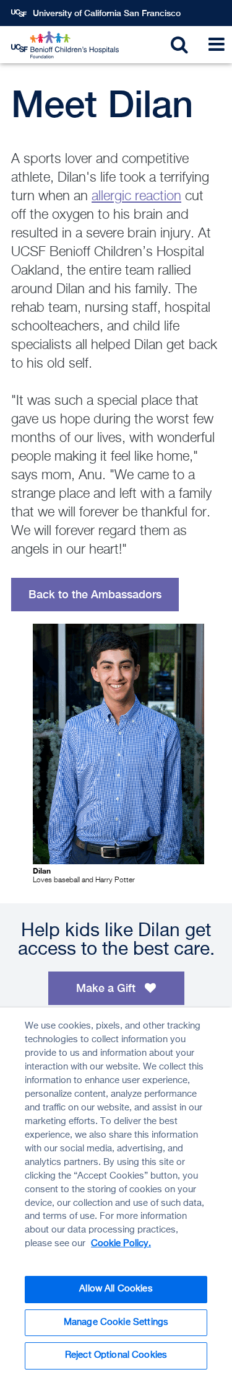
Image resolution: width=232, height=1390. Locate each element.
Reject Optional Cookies (116, 1355)
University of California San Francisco (107, 13)
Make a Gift (107, 987)
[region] (116, 1198)
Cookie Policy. (121, 1243)
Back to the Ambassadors (94, 594)
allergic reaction (136, 196)
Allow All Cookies (116, 1289)
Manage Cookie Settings (116, 1322)
